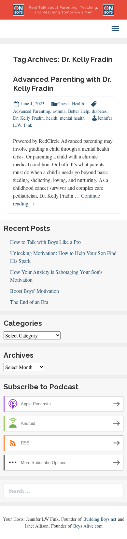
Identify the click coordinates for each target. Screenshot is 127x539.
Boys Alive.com (88, 526)
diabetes (99, 111)
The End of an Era (29, 301)
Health (78, 103)
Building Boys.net (99, 519)
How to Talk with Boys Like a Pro (45, 241)
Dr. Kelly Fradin (28, 118)
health (51, 118)
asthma (59, 111)
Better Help (78, 111)
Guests (63, 103)
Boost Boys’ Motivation (34, 290)
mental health (72, 118)
